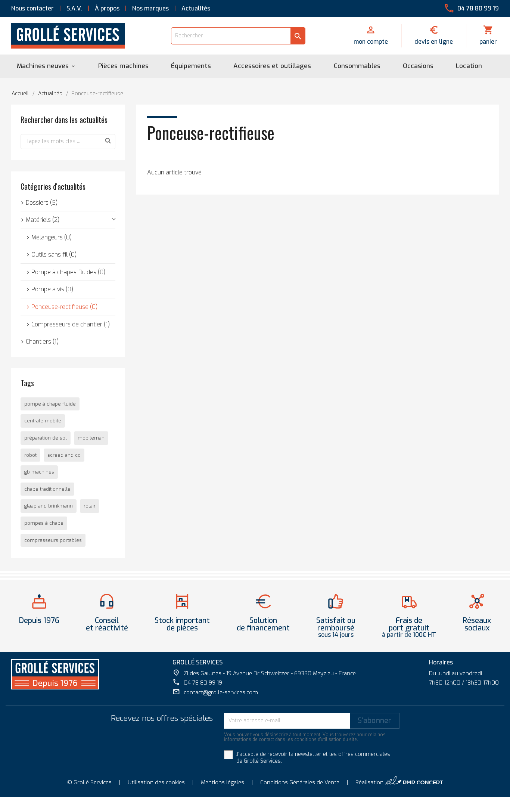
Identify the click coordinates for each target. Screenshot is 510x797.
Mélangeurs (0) (51, 237)
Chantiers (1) (42, 341)
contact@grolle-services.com (215, 692)
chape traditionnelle (47, 489)
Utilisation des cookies (156, 782)
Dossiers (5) (41, 203)
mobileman (91, 438)
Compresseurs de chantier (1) (70, 324)
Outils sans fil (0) (54, 254)
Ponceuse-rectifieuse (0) (64, 307)
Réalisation (399, 781)
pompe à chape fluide (50, 404)
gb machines (39, 472)
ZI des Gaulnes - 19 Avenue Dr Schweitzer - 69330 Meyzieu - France (264, 673)
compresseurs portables (53, 540)
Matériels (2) (42, 220)
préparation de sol (45, 438)
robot (30, 455)
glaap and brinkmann (48, 506)
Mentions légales (222, 782)
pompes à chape (43, 523)
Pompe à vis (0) (52, 289)
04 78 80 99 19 (197, 682)
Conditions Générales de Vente (299, 782)
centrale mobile (42, 421)
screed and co (64, 455)
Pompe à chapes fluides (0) (68, 272)
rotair (90, 506)
